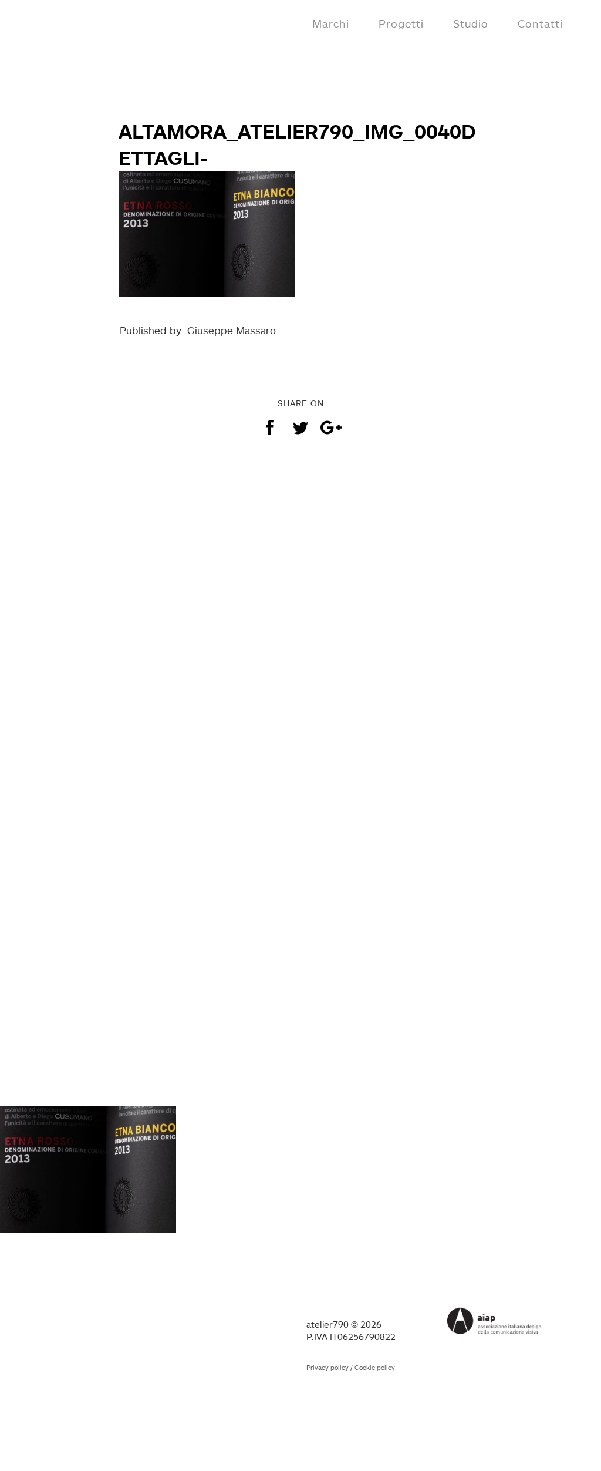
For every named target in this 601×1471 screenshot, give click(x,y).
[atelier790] (60, 22)
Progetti (401, 23)
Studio (470, 23)
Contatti (540, 23)
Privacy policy (327, 1368)
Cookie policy (374, 1368)
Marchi (330, 23)
